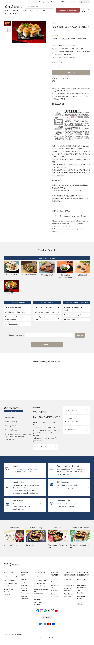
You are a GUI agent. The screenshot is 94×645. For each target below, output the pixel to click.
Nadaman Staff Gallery (9, 590)
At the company (12, 324)
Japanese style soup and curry (39, 584)
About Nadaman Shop (26, 584)
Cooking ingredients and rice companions (41, 591)
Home (54, 23)
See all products (47, 344)
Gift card (7, 594)
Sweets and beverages (38, 598)
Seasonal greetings (13, 307)
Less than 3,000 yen (43, 307)
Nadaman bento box (24, 597)
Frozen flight (70, 319)
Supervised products (38, 603)
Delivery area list (55, 586)
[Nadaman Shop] (36, 536)
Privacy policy (44, 1)
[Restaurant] (14, 536)
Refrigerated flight (72, 315)
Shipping (65, 38)
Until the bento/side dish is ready (25, 591)
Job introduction (81, 592)
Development (69, 585)
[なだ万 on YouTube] (56, 611)
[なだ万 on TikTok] (49, 611)
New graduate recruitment (82, 586)
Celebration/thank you (15, 312)
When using (55, 1)
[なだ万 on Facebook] (37, 611)
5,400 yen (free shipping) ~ (41, 318)
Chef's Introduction (11, 580)
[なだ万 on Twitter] (52, 611)
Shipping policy (11, 417)
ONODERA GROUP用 (68, 1)
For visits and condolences (11, 318)
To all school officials (82, 603)
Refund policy (11, 421)
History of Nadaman (67, 589)
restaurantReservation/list (68, 10)
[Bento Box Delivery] (80, 536)
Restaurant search (10, 577)
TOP (6, 10)
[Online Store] (58, 536)
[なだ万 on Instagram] (41, 611)
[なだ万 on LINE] (45, 611)
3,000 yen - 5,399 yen (44, 312)
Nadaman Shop (27, 10)
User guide (54, 590)
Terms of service (12, 430)
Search (80, 335)
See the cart (73, 410)
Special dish (38, 577)
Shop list (24, 579)
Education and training (82, 597)
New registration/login (72, 420)
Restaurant (15, 10)
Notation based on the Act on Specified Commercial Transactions (18, 436)
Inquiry (34, 1)
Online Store (40, 10)
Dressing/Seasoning (41, 580)
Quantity (57, 62)
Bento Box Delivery (12, 14)
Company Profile (67, 580)
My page (71, 429)
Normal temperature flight (73, 309)
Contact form (41, 447)
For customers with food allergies (11, 584)
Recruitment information (68, 595)
